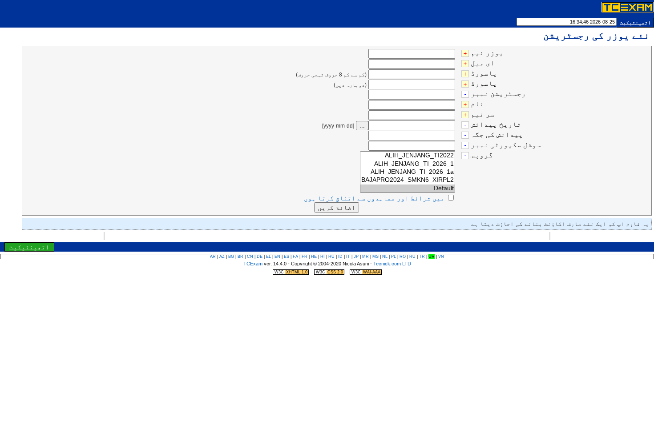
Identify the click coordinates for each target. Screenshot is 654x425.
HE (314, 256)
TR (422, 256)
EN (277, 256)
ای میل (483, 63)
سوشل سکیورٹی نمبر (506, 144)
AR (213, 256)
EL (268, 256)
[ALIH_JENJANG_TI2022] (407, 156)
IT (348, 256)
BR (240, 256)
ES (286, 256)
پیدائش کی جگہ (497, 134)
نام (477, 104)
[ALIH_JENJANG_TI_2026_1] (407, 164)
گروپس (482, 155)
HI (322, 256)
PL (393, 256)
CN (250, 256)
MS (375, 256)
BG (231, 256)
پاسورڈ (484, 73)
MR (365, 256)
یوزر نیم (487, 52)
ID (340, 256)
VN (441, 256)
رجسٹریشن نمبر (498, 93)
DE (259, 256)
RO (403, 256)
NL (385, 256)
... (362, 125)
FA (295, 256)
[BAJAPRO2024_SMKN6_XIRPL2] (407, 180)
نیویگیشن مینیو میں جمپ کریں (313, 237)
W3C (291, 272)
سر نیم (483, 114)
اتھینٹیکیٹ (635, 23)
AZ (222, 256)
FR (304, 256)
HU (331, 256)
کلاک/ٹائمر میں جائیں (346, 237)
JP (356, 256)
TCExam (252, 263)
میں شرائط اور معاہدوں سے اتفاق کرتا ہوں (374, 198)
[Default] (407, 188)
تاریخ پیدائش (496, 124)
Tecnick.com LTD (392, 263)
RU (412, 256)
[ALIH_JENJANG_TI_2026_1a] (407, 172)
